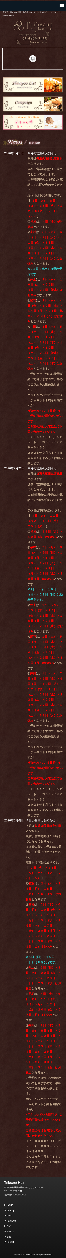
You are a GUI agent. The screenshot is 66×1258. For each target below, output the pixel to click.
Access (10, 1231)
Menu (9, 1215)
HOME (10, 1205)
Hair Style (11, 1221)
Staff (9, 1226)
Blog (9, 1237)
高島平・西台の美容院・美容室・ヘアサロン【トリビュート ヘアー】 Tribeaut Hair (33, 25)
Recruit (10, 1242)
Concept (11, 1210)
